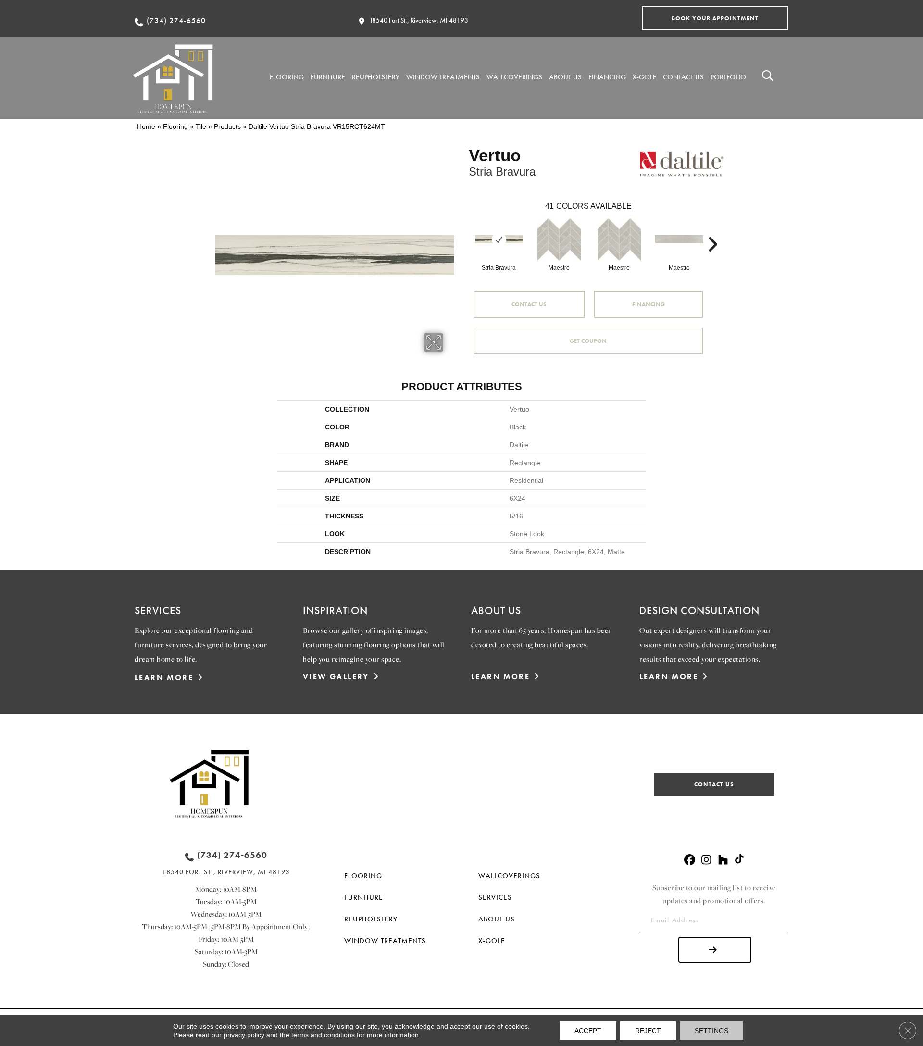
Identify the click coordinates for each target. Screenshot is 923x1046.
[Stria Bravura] (499, 239)
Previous (464, 230)
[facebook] (690, 860)
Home (146, 126)
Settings (711, 1030)
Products (227, 126)
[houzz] (723, 860)
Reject (648, 1030)
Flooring (175, 126)
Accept (587, 1030)
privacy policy (244, 1035)
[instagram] (706, 860)
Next (712, 230)
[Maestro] (559, 239)
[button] (715, 18)
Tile (201, 126)
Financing (648, 304)
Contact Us (529, 304)
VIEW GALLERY (336, 676)
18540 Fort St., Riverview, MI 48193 (418, 20)
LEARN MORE (164, 677)
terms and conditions (323, 1035)
